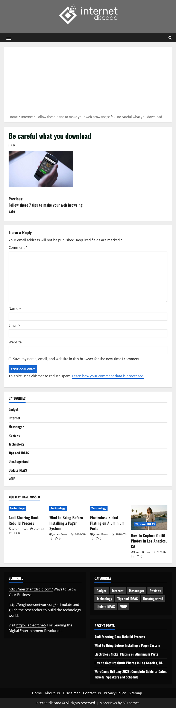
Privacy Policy (115, 693)
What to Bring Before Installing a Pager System (66, 523)
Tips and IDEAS (19, 452)
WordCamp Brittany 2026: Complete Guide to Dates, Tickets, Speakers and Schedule (130, 674)
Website (15, 342)
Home (37, 693)
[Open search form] (170, 38)
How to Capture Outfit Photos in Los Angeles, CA (149, 541)
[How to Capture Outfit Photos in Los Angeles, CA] (149, 517)
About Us (52, 693)
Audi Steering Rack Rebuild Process (24, 520)
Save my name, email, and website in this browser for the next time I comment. (76, 358)
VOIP (12, 478)
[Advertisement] (88, 82)
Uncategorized (19, 461)
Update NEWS (18, 470)
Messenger (16, 426)
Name (15, 308)
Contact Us (92, 693)
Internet (14, 417)
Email (14, 325)
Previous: (45, 205)
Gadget (13, 409)
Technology (16, 444)
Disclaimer (71, 693)
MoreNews (108, 703)
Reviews (14, 435)
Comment (18, 247)
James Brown (19, 529)
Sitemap (135, 693)
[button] (9, 37)
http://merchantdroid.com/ (31, 589)
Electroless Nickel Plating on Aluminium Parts (107, 523)
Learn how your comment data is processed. (108, 376)
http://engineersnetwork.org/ (32, 604)
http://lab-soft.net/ (31, 625)
